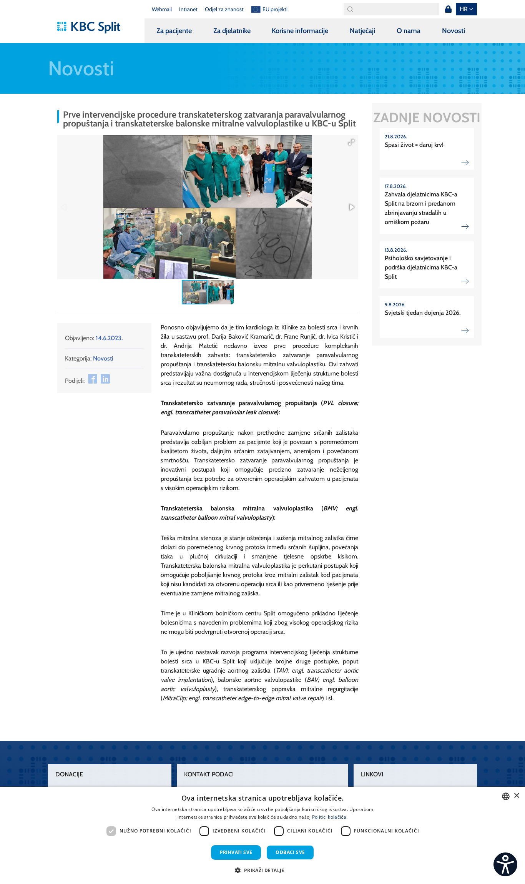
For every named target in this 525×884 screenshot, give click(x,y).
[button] (351, 142)
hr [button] (464, 9)
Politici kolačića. (329, 817)
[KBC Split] (92, 27)
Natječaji (362, 31)
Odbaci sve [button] (290, 852)
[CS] (505, 864)
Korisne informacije (300, 31)
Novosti (453, 31)
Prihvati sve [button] (236, 852)
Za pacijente (174, 31)
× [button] (516, 796)
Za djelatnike (232, 31)
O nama (408, 31)
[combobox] (506, 796)
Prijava (448, 9)
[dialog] (262, 835)
